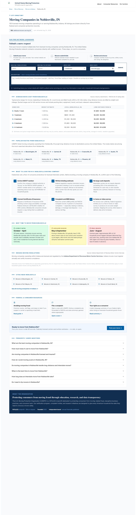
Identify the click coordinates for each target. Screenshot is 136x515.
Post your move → (115, 328)
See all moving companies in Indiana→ (25, 288)
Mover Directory (18, 9)
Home (10, 9)
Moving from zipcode (19, 65)
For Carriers (124, 4)
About (99, 4)
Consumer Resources (110, 4)
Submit (120, 67)
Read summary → (95, 313)
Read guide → (18, 313)
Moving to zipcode (44, 65)
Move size (67, 65)
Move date (93, 65)
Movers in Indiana (30, 9)
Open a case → (57, 316)
